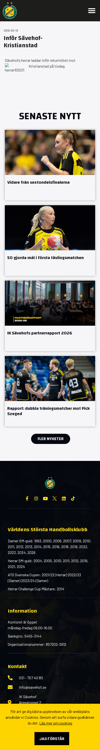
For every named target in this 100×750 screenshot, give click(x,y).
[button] (92, 10)
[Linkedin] (64, 498)
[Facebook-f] (27, 498)
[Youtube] (45, 498)
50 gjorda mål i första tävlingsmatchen (45, 258)
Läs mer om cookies (55, 723)
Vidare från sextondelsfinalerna (38, 182)
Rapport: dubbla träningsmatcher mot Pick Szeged (48, 411)
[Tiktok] (73, 498)
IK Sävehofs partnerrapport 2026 (39, 333)
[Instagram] (36, 498)
